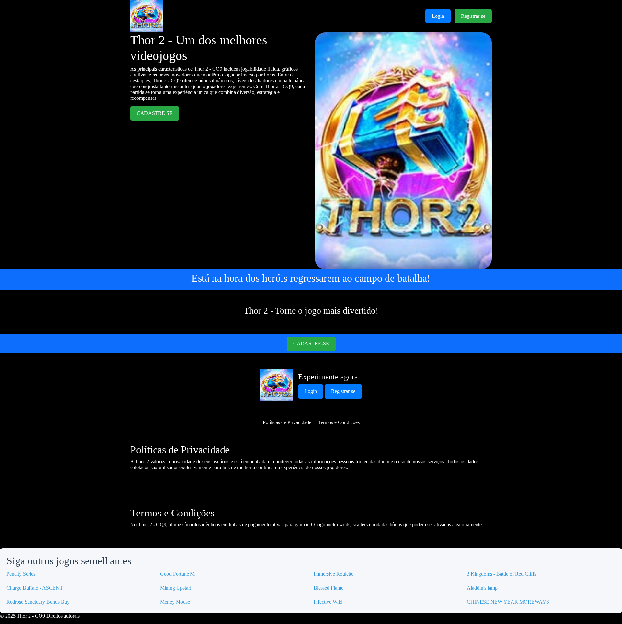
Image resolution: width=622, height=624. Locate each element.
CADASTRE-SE (155, 113)
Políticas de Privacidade (287, 422)
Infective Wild (328, 602)
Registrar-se (473, 16)
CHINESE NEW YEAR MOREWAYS (508, 602)
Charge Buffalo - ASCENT (34, 588)
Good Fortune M (177, 574)
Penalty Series (20, 574)
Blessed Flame (328, 588)
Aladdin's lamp (482, 588)
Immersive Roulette (333, 574)
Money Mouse (175, 602)
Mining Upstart (175, 588)
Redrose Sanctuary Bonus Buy (38, 602)
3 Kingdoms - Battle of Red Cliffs (501, 574)
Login (438, 16)
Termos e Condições (339, 422)
